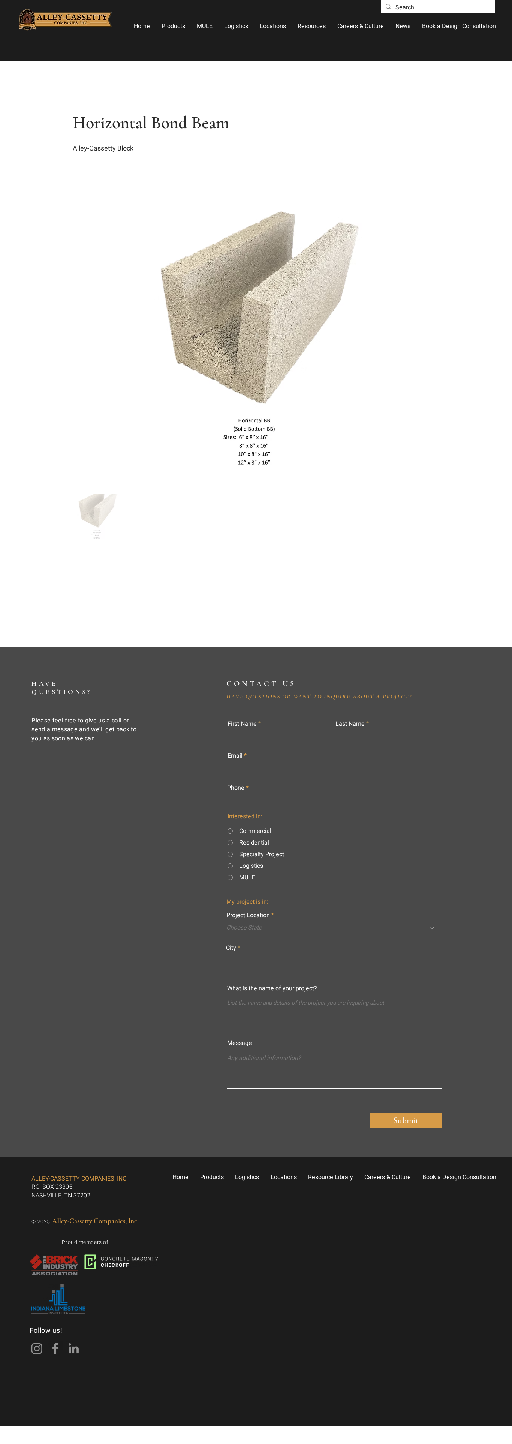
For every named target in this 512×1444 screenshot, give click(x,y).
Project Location (248, 915)
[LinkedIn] (73, 1348)
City (231, 948)
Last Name (350, 724)
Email (235, 756)
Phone (235, 788)
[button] (173, 26)
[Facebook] (55, 1348)
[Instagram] (37, 1348)
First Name (242, 724)
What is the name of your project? (272, 988)
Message (239, 1043)
